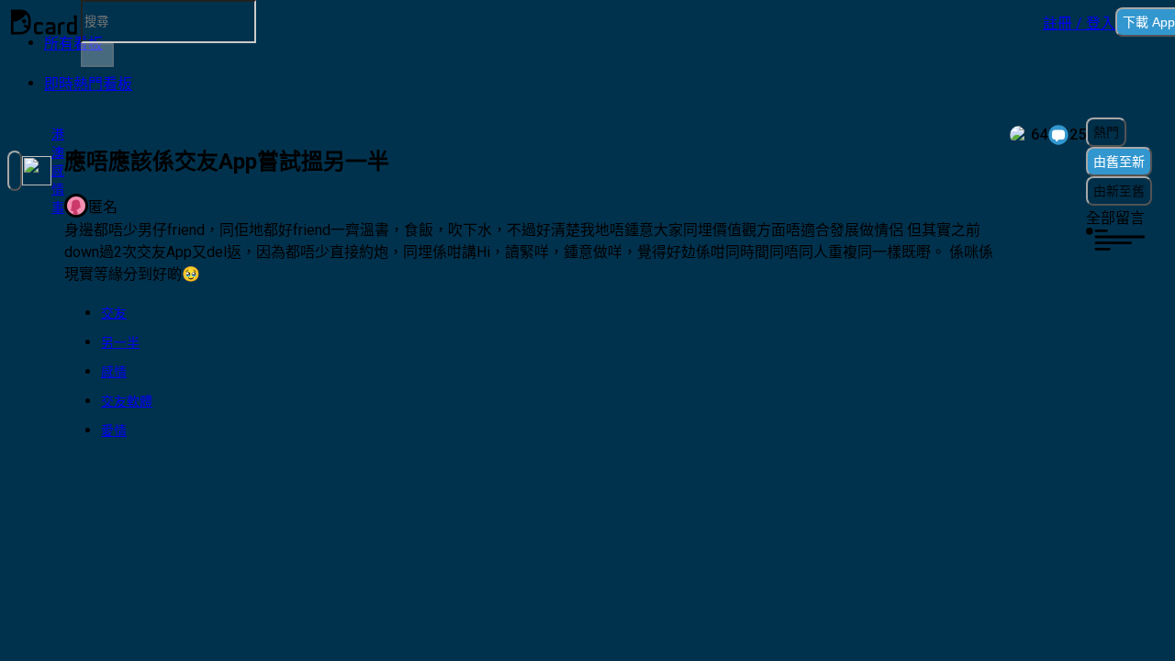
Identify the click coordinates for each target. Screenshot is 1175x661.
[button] (1079, 22)
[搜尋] (97, 55)
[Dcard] (44, 22)
